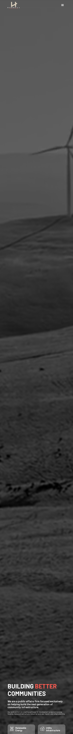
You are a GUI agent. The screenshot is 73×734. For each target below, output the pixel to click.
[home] (14, 5)
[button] (62, 5)
